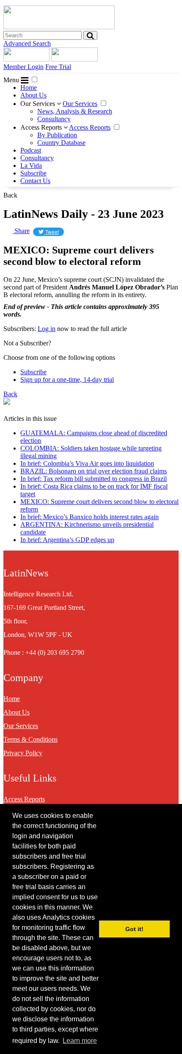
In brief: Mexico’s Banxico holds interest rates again (89, 516)
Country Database (61, 142)
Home (28, 87)
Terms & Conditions (30, 739)
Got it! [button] (134, 929)
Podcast (30, 150)
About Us (33, 95)
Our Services (38, 103)
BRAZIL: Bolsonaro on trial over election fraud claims (93, 471)
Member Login (23, 66)
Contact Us (35, 180)
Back (10, 195)
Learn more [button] (80, 1040)
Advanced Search (27, 43)
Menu (12, 79)
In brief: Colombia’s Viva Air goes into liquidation (87, 463)
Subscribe (33, 173)
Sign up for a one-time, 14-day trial (67, 379)
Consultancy (54, 118)
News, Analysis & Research (74, 111)
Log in (46, 328)
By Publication (57, 135)
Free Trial (58, 66)
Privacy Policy (22, 752)
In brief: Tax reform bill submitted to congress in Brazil (93, 478)
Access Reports (41, 127)
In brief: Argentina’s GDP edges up (67, 539)
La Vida (31, 165)
